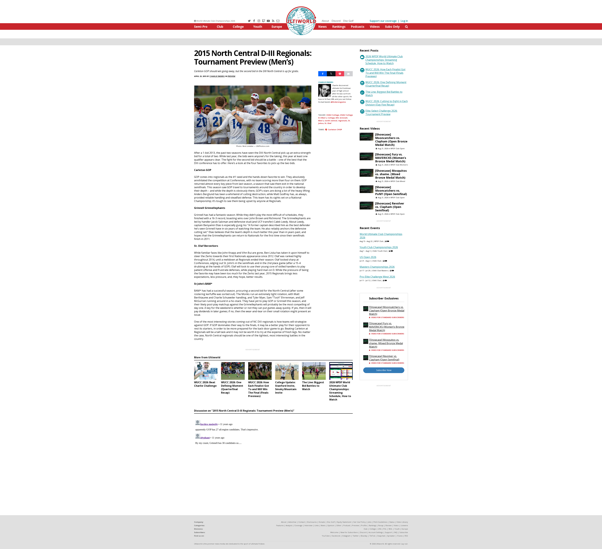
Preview (231, 76)
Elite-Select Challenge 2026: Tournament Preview (381, 112)
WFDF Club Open (398, 148)
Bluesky (364, 536)
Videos (375, 26)
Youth (257, 26)
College (238, 26)
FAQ (395, 532)
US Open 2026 (368, 257)
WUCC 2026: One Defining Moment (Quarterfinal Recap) (385, 84)
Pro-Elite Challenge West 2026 (377, 276)
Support (388, 532)
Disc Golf (348, 21)
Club (220, 26)
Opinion (330, 525)
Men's (321, 120)
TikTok (372, 536)
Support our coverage (383, 21)
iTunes (400, 536)
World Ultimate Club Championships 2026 (215, 20)
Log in (404, 21)
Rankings (339, 26)
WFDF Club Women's (399, 165)
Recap (380, 525)
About (325, 21)
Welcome (334, 532)
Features (280, 525)
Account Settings (376, 532)
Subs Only (392, 26)
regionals (342, 120)
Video (396, 525)
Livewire (404, 525)
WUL (390, 529)
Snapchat (381, 536)
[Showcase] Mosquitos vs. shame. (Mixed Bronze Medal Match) (391, 174)
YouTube (326, 536)
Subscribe (403, 532)
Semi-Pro (200, 26)
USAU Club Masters (380, 270)
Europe (277, 26)
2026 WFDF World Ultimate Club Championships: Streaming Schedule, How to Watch (384, 60)
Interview (308, 525)
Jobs (369, 522)
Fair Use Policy (359, 522)
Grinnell (343, 118)
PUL (385, 529)
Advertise (292, 522)
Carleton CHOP (335, 129)
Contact (301, 522)
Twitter (356, 536)
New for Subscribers (349, 532)
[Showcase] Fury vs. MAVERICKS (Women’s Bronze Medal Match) (390, 157)
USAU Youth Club (379, 251)
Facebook (336, 536)
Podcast (346, 525)
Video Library (402, 522)
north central (331, 120)
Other (338, 525)
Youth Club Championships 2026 (379, 247)
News (322, 26)
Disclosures (312, 522)
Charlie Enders (217, 76)
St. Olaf (328, 123)
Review (388, 525)
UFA (379, 529)
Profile (364, 525)
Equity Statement (344, 522)
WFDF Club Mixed (398, 181)
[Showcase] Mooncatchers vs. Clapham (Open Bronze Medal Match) (391, 140)
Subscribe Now (383, 370)
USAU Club (376, 261)
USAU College (332, 115)
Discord (336, 21)
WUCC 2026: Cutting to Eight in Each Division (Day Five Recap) (386, 102)
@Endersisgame (338, 102)
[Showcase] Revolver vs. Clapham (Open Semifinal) (389, 206)
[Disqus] (273, 458)
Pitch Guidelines (380, 522)
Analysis (289, 525)
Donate (322, 522)
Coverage (298, 525)
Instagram (346, 536)
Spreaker (391, 536)
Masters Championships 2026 (377, 267)
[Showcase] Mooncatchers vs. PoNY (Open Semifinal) (391, 190)
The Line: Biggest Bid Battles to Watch (383, 93)
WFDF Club (378, 241)
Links (316, 525)
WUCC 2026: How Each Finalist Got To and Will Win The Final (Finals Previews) (385, 73)
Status (391, 522)
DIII (337, 118)
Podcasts (357, 26)
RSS (406, 536)
